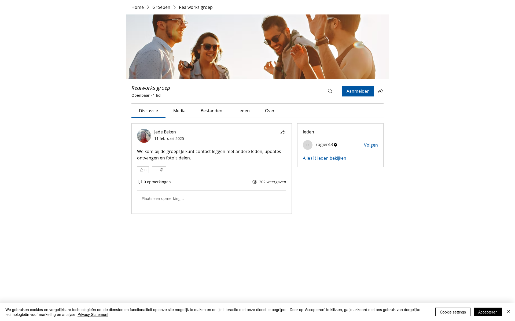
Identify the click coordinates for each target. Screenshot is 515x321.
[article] (211, 168)
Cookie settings (453, 312)
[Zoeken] (330, 91)
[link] (148, 111)
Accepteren (488, 312)
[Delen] (283, 132)
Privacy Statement (93, 314)
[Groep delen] (380, 91)
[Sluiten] (508, 312)
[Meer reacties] (159, 169)
